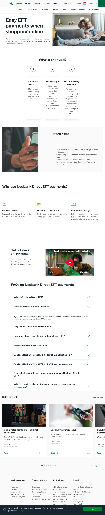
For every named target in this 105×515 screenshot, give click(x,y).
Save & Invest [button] (32, 10)
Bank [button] (20, 10)
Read (6, 453)
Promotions (36, 494)
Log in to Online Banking (61, 494)
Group (54, 3)
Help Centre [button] (94, 10)
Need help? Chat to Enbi (41, 499)
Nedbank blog (37, 497)
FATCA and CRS (79, 494)
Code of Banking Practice (83, 487)
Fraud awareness (59, 497)
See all (96, 397)
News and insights (18, 497)
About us (14, 487)
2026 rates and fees (60, 487)
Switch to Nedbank (59, 492)
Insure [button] (55, 10)
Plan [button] (64, 10)
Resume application (39, 492)
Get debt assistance (39, 489)
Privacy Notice (78, 502)
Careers (14, 489)
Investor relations (17, 492)
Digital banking (58, 489)
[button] (68, 3)
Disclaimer (77, 489)
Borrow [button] (45, 10)
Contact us (36, 487)
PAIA (75, 499)
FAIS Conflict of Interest (82, 492)
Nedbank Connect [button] (78, 10)
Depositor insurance (60, 502)
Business (36, 3)
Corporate (46, 3)
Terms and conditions (81, 504)
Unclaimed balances (60, 499)
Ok (92, 509)
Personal (19, 3)
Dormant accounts (59, 504)
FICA (75, 497)
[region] (52, 317)
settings (21, 510)
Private (28, 3)
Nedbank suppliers (18, 494)
